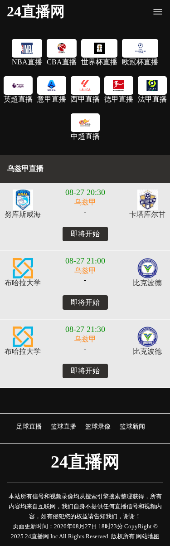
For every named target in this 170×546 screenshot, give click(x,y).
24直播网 (36, 11)
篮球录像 (98, 426)
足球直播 (29, 426)
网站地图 (148, 536)
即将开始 (85, 234)
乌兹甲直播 (25, 168)
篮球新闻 (132, 426)
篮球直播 (63, 426)
